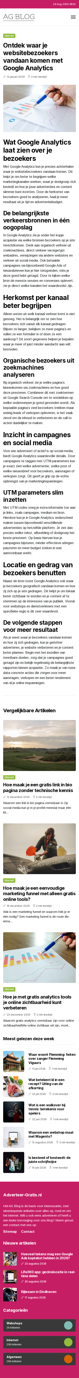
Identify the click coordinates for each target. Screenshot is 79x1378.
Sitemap (10, 1231)
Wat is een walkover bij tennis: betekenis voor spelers (46, 1109)
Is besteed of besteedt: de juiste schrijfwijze (49, 1160)
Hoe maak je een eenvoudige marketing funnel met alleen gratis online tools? (39, 893)
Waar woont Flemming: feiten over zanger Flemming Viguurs (51, 1058)
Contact (28, 1231)
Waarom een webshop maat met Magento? (51, 1134)
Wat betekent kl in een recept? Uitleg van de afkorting (46, 1084)
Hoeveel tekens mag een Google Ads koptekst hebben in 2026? (47, 1256)
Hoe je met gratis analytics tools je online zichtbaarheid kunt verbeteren (37, 1002)
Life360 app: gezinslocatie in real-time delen (48, 1274)
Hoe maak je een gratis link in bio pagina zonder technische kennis (38, 787)
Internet (9, 35)
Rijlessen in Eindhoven (38, 1292)
